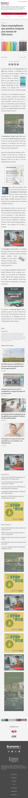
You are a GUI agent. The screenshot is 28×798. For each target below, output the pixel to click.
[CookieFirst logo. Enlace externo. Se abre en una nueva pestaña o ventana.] (5, 3)
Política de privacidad (23, 1)
